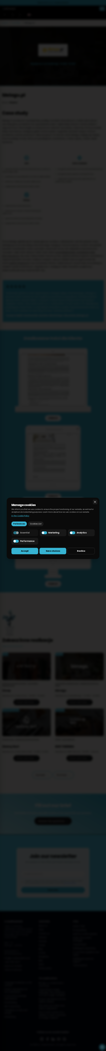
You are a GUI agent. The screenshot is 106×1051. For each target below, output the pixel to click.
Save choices (53, 551)
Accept (25, 551)
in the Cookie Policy (20, 515)
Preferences (19, 524)
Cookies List (36, 524)
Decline (81, 551)
